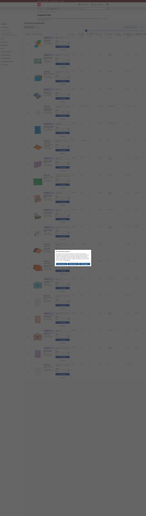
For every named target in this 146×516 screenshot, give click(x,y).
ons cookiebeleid (67, 260)
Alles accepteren (62, 264)
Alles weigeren (84, 264)
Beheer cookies (73, 264)
